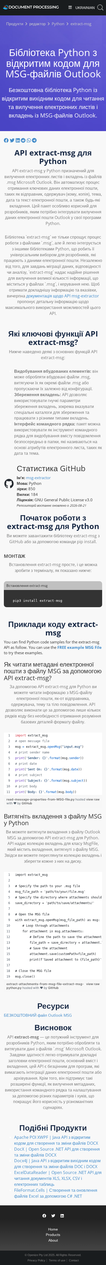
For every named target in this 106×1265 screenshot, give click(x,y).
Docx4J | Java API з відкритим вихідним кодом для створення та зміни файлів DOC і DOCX (57, 1163)
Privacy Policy (36, 1260)
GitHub (27, 803)
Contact (74, 1260)
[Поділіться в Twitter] (13, 140)
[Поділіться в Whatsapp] (29, 140)
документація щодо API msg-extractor (62, 296)
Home (53, 1229)
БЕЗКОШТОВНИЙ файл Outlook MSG (38, 1015)
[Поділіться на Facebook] (7, 140)
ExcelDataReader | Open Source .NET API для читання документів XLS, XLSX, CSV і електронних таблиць (58, 1178)
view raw (93, 799)
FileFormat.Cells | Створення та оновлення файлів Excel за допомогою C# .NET (55, 1193)
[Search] (100, 7)
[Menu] (70, 8)
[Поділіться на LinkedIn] (18, 140)
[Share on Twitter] (53, 1216)
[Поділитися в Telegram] (34, 140)
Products (53, 1235)
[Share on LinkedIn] (62, 1216)
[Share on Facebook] (44, 1216)
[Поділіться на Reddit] (24, 140)
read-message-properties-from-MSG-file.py (40, 799)
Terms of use (57, 1260)
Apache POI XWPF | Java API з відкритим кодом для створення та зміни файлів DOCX (56, 1140)
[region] (53, 764)
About (53, 1240)
